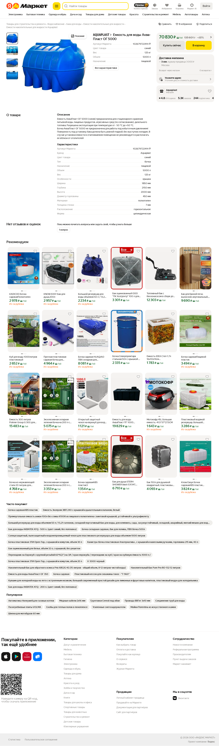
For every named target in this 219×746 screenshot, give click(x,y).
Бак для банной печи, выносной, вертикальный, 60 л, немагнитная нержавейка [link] (194, 295)
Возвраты (121, 664)
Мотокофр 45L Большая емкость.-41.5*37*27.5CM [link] (160, 421)
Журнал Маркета (125, 668)
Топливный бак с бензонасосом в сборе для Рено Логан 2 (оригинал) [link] (160, 295)
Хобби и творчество (74, 688)
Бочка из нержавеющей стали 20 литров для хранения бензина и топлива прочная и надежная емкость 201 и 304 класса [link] (22, 484)
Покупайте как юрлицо (128, 654)
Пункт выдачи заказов (184, 659)
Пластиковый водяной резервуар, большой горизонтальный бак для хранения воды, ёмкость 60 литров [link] (194, 421)
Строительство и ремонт (77, 717)
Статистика (14, 739)
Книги (67, 697)
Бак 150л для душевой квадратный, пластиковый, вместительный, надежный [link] (161, 484)
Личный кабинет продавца (130, 697)
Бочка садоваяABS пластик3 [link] (87, 483)
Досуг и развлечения (75, 644)
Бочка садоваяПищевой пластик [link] (193, 358)
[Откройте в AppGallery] (26, 660)
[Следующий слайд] (82, 66)
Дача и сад (69, 693)
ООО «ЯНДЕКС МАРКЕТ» (202, 737)
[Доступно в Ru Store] (37, 660)
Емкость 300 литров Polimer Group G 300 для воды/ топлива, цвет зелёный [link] (22, 421)
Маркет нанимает (182, 664)
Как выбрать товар (126, 644)
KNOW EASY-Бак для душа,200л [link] (54, 295)
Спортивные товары (74, 707)
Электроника (70, 664)
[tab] (15, 15)
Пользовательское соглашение (41, 739)
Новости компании (183, 644)
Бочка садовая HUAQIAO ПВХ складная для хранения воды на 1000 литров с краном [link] (91, 358)
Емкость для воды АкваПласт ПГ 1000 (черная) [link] (122, 421)
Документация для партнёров (132, 707)
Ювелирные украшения (76, 726)
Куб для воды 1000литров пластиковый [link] (23, 358)
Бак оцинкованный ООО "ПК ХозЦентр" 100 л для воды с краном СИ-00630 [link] (126, 295)
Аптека (67, 678)
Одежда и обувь (72, 668)
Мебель (68, 649)
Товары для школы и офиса (78, 702)
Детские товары (72, 721)
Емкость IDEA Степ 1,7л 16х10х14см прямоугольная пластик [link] (159, 358)
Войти (206, 6)
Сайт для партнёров (126, 712)
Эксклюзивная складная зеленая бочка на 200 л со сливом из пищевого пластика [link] (57, 421)
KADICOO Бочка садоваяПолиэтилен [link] (19, 295)
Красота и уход (71, 683)
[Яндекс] (211, 741)
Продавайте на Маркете (129, 702)
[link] (23, 510)
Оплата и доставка (126, 649)
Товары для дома (72, 673)
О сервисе (121, 659)
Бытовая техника (72, 654)
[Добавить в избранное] (35, 251)
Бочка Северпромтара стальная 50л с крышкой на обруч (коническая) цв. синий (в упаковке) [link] (126, 358)
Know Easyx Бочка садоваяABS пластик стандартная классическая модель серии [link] (195, 484)
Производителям (182, 654)
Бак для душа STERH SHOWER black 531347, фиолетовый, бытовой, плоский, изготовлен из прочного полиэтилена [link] (124, 483)
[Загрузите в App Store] (5, 660)
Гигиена (68, 659)
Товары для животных (75, 712)
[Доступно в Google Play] (16, 660)
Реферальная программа (186, 649)
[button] (106, 67)
